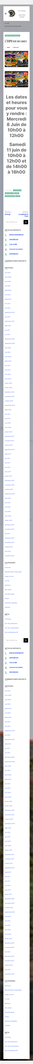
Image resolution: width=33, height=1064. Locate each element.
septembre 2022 (10, 312)
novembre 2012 (9, 542)
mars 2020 (8, 356)
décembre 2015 (9, 524)
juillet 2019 (8, 361)
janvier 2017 (8, 476)
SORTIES (7, 607)
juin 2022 (7, 317)
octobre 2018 (9, 401)
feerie (16, 193)
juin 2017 (7, 458)
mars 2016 (8, 516)
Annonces (8, 567)
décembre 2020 (9, 339)
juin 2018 (7, 414)
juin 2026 (7, 272)
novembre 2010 (9, 555)
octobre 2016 (9, 489)
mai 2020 (7, 352)
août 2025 (8, 281)
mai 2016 (7, 507)
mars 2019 (8, 378)
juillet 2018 (8, 409)
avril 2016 (8, 511)
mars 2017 (8, 471)
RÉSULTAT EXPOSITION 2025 (16, 235)
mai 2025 (7, 286)
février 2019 (8, 383)
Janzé (18, 196)
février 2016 (8, 520)
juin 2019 (7, 365)
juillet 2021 (8, 325)
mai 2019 (7, 370)
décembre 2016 (9, 480)
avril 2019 (8, 374)
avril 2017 (8, 467)
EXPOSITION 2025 (13, 254)
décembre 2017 (9, 436)
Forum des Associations (16, 249)
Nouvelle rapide (9, 594)
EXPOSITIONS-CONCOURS (12, 35)
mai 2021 (7, 334)
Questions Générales (11, 603)
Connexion (8, 619)
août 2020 (8, 348)
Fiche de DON (13, 244)
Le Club (7, 580)
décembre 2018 (9, 392)
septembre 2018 (10, 405)
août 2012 (8, 551)
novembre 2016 (9, 485)
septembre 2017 (10, 449)
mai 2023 (7, 308)
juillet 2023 (8, 299)
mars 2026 (8, 277)
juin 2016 (7, 502)
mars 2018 (8, 427)
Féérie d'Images (22, 11)
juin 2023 (7, 303)
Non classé (8, 589)
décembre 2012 (9, 538)
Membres (7, 585)
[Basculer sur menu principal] (6, 13)
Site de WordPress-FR (11, 632)
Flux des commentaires (12, 628)
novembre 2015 (9, 529)
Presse (7, 598)
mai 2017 (7, 463)
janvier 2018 (8, 432)
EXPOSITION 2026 (13, 240)
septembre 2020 (10, 343)
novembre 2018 (9, 396)
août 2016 (8, 498)
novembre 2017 (9, 440)
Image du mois (9, 576)
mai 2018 (7, 418)
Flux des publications (11, 623)
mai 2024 (7, 294)
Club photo (17, 190)
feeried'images (9, 196)
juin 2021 (7, 330)
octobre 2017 (9, 445)
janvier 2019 (8, 387)
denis (8, 47)
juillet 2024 (8, 290)
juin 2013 (7, 533)
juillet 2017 (8, 454)
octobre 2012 (9, 547)
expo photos (9, 193)
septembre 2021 (10, 321)
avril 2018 (8, 423)
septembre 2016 (10, 494)
